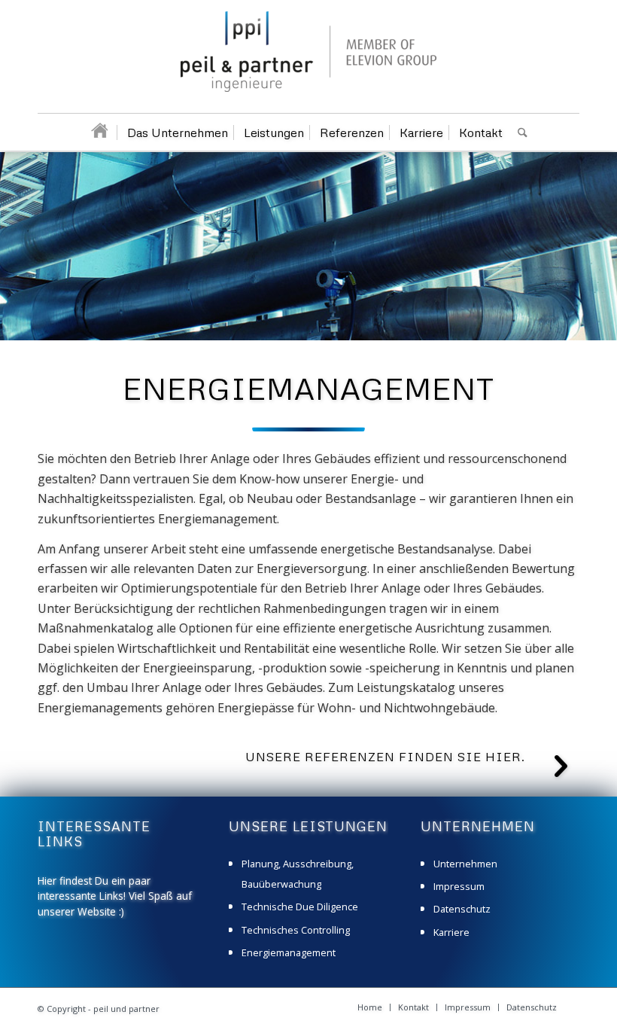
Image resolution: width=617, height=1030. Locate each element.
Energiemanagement (289, 952)
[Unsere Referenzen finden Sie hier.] (560, 766)
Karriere (451, 932)
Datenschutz (462, 909)
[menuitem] (99, 132)
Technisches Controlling (296, 930)
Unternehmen (465, 863)
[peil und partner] (308, 62)
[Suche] (518, 132)
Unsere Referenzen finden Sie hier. (385, 756)
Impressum (459, 886)
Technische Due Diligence (300, 906)
